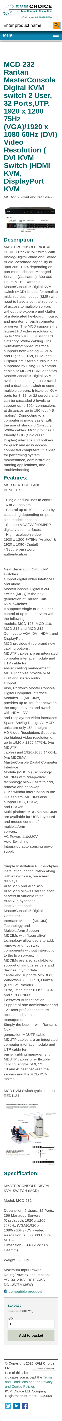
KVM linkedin (16, 1406)
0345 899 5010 (43, 17)
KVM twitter (8, 1406)
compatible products (25, 1291)
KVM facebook (25, 1406)
